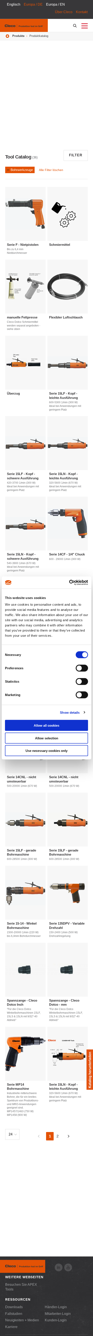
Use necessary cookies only (46, 751)
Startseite (7, 36)
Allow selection (46, 738)
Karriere (11, 1327)
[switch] (82, 668)
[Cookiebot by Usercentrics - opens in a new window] (69, 582)
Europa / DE (33, 4)
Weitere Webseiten (24, 1277)
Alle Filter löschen (51, 170)
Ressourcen (17, 1299)
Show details (70, 712)
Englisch (13, 4)
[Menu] (84, 26)
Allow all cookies (46, 725)
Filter (75, 155)
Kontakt (82, 12)
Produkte (18, 36)
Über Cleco (63, 12)
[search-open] (76, 25)
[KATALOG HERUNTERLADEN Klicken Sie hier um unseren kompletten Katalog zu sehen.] (90, 1069)
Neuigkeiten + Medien (22, 1320)
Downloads (14, 1307)
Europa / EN (55, 4)
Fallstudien (13, 1314)
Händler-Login (56, 1307)
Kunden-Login (56, 1320)
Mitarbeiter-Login (58, 1314)
